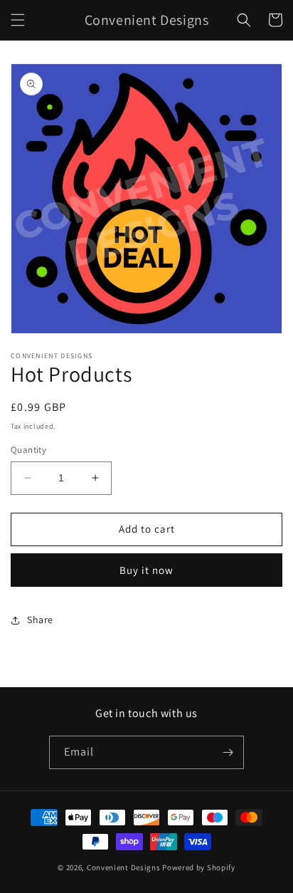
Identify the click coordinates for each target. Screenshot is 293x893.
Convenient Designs (124, 867)
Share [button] (40, 619)
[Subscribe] (227, 752)
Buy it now (146, 570)
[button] (17, 20)
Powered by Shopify (198, 867)
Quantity (28, 450)
